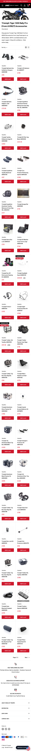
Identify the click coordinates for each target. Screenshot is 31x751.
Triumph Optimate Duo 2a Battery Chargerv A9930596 (8, 70)
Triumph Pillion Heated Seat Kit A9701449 (21, 641)
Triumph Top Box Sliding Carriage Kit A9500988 (7, 139)
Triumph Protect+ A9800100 (6, 307)
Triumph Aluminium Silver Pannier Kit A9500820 (7, 409)
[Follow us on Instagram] (9, 729)
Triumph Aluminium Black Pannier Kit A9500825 (7, 476)
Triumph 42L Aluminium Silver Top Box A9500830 (23, 476)
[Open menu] (2, 5)
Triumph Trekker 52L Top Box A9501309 (22, 573)
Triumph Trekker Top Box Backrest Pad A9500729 (7, 641)
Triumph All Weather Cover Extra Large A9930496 (22, 241)
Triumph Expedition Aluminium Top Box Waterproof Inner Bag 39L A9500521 (7, 207)
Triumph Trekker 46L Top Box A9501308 (7, 341)
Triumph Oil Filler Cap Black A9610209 (23, 138)
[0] (28, 5)
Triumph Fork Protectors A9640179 (23, 542)
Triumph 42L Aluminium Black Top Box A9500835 (7, 442)
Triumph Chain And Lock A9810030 (22, 508)
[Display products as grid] (26, 47)
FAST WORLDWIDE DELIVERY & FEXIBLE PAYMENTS (15, 1)
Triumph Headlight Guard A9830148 (22, 274)
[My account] (24, 5)
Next (26, 657)
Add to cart (8, 79)
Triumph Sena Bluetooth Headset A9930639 (7, 608)
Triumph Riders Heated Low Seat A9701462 (22, 375)
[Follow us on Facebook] (3, 729)
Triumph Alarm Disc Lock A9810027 (7, 240)
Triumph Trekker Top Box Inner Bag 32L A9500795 (7, 574)
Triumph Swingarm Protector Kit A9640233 (22, 442)
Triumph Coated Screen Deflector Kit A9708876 (22, 409)
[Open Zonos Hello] (27, 748)
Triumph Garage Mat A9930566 (22, 205)
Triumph (4, 66)
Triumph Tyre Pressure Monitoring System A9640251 (22, 172)
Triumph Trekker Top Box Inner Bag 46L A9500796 (7, 509)
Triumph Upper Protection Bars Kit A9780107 (22, 308)
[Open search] (21, 5)
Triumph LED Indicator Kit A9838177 (23, 69)
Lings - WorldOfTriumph (7, 747)
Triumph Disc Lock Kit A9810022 (7, 542)
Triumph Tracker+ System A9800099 (22, 607)
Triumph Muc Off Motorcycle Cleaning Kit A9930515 (7, 275)
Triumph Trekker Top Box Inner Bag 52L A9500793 (7, 375)
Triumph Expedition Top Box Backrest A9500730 (7, 172)
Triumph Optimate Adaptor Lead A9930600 (6, 103)
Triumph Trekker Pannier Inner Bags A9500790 (22, 342)
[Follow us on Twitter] (6, 729)
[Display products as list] (28, 47)
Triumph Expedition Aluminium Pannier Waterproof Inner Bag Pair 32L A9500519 (23, 104)
